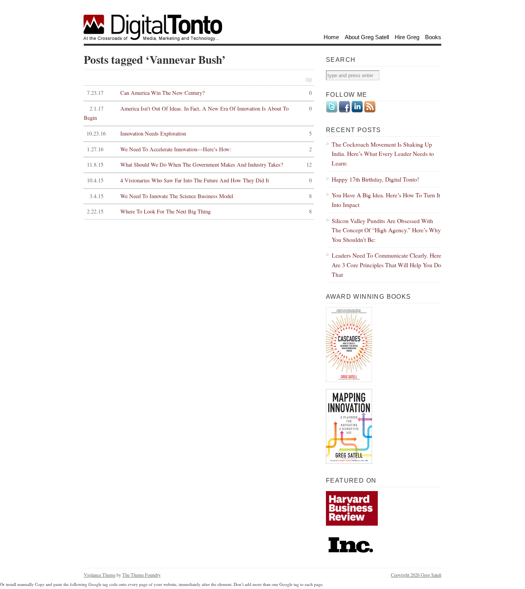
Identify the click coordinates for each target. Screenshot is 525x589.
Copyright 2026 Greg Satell (416, 575)
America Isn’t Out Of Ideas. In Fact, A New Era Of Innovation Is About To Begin (198, 113)
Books (433, 37)
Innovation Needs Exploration (198, 133)
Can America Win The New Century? (199, 92)
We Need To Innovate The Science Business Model (201, 196)
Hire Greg (407, 37)
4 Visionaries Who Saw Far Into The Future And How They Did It (199, 180)
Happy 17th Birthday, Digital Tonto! (375, 179)
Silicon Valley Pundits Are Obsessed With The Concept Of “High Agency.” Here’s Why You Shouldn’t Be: (386, 230)
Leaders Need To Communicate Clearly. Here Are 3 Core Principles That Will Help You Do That (386, 264)
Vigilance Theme (99, 575)
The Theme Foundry (141, 575)
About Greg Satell (367, 37)
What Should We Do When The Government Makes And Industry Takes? (199, 164)
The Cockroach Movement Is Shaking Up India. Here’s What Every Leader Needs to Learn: (383, 153)
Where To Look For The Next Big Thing (199, 211)
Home (331, 37)
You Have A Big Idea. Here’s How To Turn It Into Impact (386, 199)
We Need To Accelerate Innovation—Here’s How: (199, 149)
